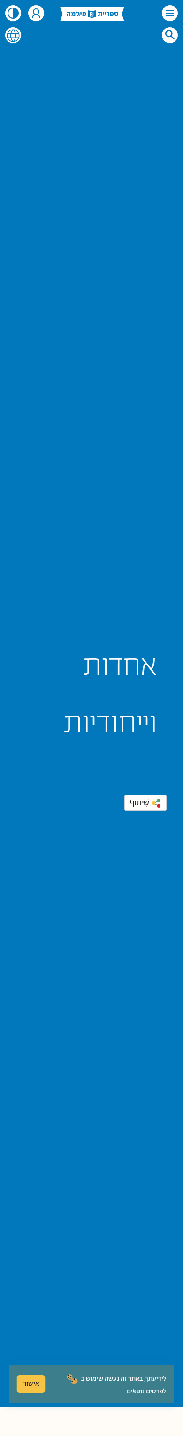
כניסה (36, 13)
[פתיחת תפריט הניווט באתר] (169, 13)
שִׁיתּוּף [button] (139, 803)
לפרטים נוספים (147, 1391)
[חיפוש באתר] (170, 35)
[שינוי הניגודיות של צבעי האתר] (13, 13)
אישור (31, 1384)
